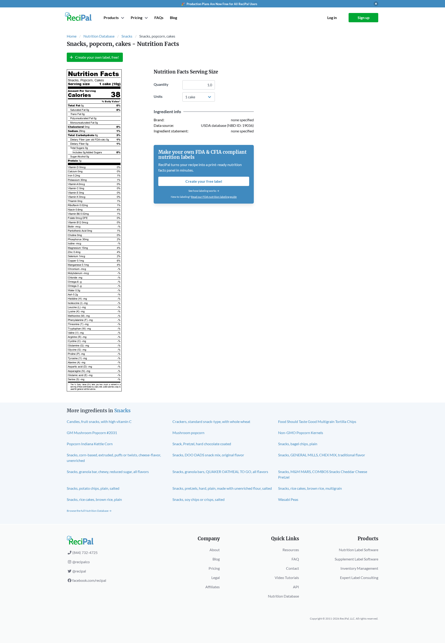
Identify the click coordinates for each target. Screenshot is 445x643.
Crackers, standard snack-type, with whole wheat (211, 421)
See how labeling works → (203, 190)
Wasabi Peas (288, 499)
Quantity (161, 84)
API (296, 587)
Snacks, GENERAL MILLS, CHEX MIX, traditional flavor (321, 455)
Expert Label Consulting (359, 577)
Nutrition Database (98, 36)
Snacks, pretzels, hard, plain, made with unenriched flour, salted (222, 488)
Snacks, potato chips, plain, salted (93, 488)
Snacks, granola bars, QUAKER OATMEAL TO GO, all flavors (220, 471)
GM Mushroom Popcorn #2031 (92, 432)
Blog (173, 17)
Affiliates (212, 587)
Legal (215, 577)
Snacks (126, 36)
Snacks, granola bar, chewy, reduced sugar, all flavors (108, 471)
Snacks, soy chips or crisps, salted (198, 499)
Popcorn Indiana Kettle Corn (90, 443)
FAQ (295, 559)
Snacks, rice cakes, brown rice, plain (94, 499)
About (215, 549)
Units (158, 96)
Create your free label (203, 181)
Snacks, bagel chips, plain (297, 443)
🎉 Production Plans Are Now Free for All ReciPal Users (219, 4)
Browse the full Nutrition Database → (89, 510)
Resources (291, 549)
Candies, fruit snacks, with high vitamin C (99, 421)
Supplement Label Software (356, 559)
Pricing (214, 568)
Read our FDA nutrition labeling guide (214, 196)
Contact (292, 568)
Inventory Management (359, 568)
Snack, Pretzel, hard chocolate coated (201, 443)
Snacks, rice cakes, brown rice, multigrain (310, 488)
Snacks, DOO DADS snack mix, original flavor (208, 455)
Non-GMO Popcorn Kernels (300, 432)
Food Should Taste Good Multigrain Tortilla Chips (317, 421)
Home (71, 36)
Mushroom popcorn (188, 432)
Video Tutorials (287, 577)
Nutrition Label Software (358, 549)
